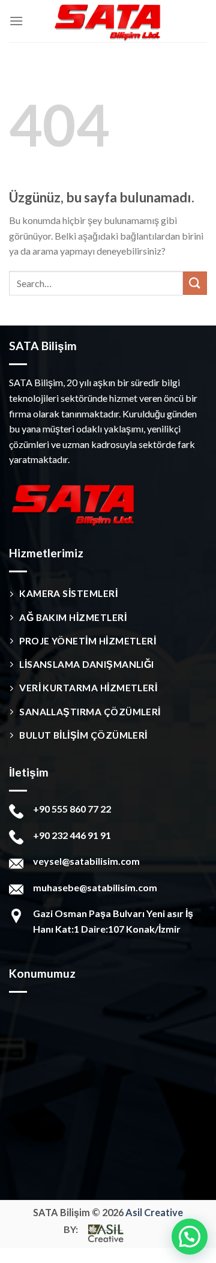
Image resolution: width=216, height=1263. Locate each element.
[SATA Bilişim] (108, 21)
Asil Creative (154, 1212)
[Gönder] (195, 283)
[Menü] (16, 20)
